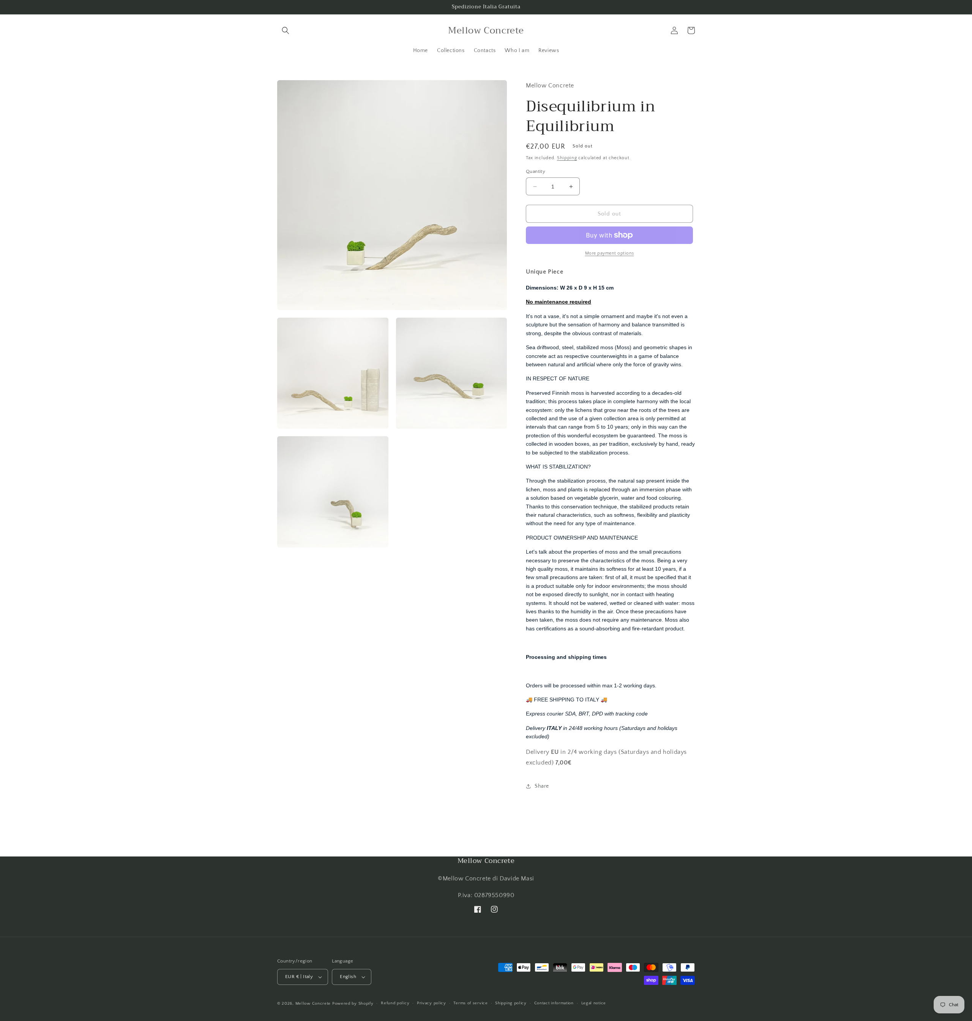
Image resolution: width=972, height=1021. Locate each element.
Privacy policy (431, 1003)
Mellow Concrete (313, 1003)
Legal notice (593, 1003)
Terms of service (470, 1003)
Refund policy (395, 1003)
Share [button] (542, 786)
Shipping (567, 157)
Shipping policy (511, 1003)
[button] (285, 30)
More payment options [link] (609, 253)
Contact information (554, 1003)
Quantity (535, 171)
